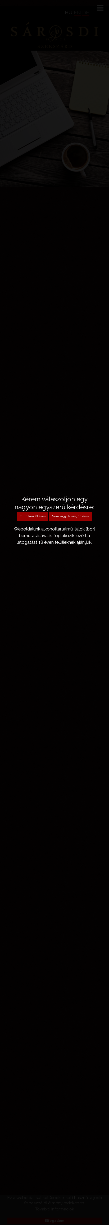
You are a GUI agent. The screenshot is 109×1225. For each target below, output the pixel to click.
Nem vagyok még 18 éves (70, 516)
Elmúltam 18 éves (33, 516)
